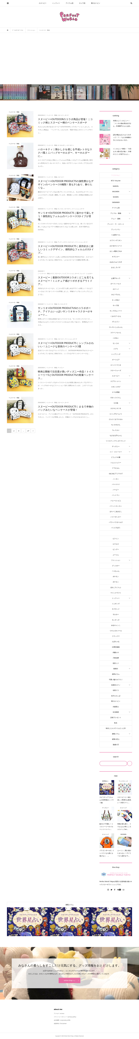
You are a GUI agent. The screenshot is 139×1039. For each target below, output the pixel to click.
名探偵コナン (115, 685)
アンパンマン (115, 229)
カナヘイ (116, 289)
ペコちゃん (116, 571)
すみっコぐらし (115, 397)
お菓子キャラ (115, 278)
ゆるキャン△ (115, 625)
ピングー (116, 549)
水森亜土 (116, 707)
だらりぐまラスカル (116, 419)
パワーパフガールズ (116, 522)
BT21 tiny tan (116, 181)
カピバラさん (115, 294)
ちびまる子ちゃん (116, 435)
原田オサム (116, 674)
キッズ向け (116, 300)
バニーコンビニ (115, 501)
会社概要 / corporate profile (62, 1020)
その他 (115, 403)
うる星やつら (115, 235)
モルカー (116, 614)
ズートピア (116, 360)
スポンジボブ (115, 387)
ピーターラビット (116, 533)
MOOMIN (115, 191)
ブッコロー (116, 566)
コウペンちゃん (115, 332)
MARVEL (116, 186)
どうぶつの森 (115, 457)
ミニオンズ (116, 604)
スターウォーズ (115, 370)
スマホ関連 (116, 392)
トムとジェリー (115, 463)
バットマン (116, 495)
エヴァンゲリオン (116, 240)
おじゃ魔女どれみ (116, 251)
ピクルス (116, 544)
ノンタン (116, 479)
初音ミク (116, 663)
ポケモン (116, 576)
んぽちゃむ (116, 641)
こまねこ (116, 338)
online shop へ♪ (69, 980)
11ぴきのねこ (115, 175)
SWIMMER (116, 202)
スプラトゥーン (115, 381)
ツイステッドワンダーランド (116, 441)
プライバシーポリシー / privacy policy (65, 1017)
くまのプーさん (115, 316)
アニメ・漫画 (115, 219)
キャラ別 (82, 3)
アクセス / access (59, 1013)
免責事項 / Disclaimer (60, 1023)
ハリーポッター (115, 517)
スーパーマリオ (115, 365)
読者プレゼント (115, 717)
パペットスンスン (116, 506)
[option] (28, 921)
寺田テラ (116, 690)
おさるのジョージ (116, 246)
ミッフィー (56, 3)
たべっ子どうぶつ (116, 414)
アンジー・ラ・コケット (115, 224)
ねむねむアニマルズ (116, 473)
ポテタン (116, 582)
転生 (115, 723)
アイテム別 (69, 3)
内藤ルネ (116, 652)
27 (28, 431)
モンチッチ (116, 620)
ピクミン (116, 538)
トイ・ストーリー (116, 452)
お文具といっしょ (116, 273)
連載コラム (116, 734)
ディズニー (116, 446)
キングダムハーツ (116, 311)
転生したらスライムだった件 (116, 728)
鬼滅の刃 (116, 745)
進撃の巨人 (116, 739)
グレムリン (116, 322)
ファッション (115, 560)
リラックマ (116, 636)
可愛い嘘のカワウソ (116, 679)
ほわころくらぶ (115, 587)
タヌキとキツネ (115, 408)
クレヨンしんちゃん (116, 327)
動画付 (115, 669)
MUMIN (116, 197)
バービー (116, 490)
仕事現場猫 (116, 647)
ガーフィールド (115, 284)
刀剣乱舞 (116, 658)
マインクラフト (115, 593)
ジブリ (115, 349)
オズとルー (116, 257)
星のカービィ (95, 3)
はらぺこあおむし (116, 511)
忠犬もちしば (115, 696)
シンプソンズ (115, 354)
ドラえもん (116, 468)
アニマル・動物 (115, 213)
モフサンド (116, 609)
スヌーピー (42, 3)
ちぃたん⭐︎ (115, 430)
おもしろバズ (115, 267)
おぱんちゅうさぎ (116, 262)
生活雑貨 (116, 712)
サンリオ (116, 343)
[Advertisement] (69, 58)
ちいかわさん (115, 425)
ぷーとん (116, 555)
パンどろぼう (115, 528)
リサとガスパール (116, 631)
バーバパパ (116, 484)
